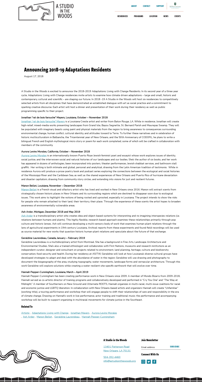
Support (160, 6)
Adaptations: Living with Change (50, 313)
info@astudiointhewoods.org (119, 361)
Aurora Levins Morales (34, 155)
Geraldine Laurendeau (67, 316)
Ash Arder (27, 215)
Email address (148, 347)
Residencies (122, 16)
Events (178, 16)
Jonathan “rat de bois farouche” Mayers (43, 121)
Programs (138, 16)
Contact (146, 6)
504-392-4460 (112, 357)
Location (153, 16)
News (166, 16)
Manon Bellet (29, 189)
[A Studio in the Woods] (46, 11)
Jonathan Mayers (80, 313)
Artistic (25, 313)
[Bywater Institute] (175, 6)
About (134, 6)
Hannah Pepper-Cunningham (98, 316)
